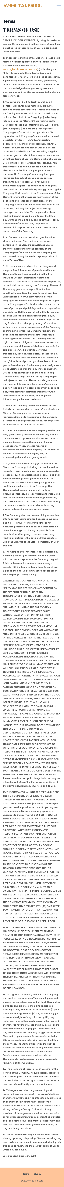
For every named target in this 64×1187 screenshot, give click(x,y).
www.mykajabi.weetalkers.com (20, 69)
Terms (26, 1173)
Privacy (37, 1173)
